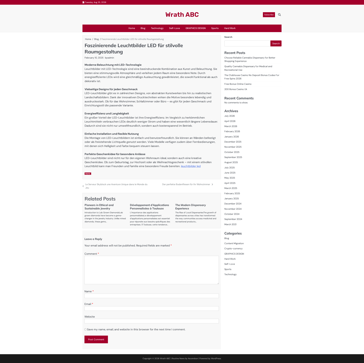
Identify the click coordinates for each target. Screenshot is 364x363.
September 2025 (233, 157)
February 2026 (232, 131)
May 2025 (229, 177)
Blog (143, 28)
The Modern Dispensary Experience (190, 206)
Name (89, 291)
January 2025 (231, 198)
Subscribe (269, 14)
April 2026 (229, 121)
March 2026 (230, 126)
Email (88, 304)
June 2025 (229, 172)
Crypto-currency (233, 248)
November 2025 (233, 146)
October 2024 (231, 214)
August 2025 (231, 162)
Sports (215, 28)
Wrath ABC (182, 14)
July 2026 (229, 115)
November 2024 (233, 208)
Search (228, 36)
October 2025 (231, 151)
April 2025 (229, 182)
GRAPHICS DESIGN (196, 28)
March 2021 (230, 224)
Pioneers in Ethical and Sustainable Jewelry (99, 206)
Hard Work (230, 28)
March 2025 (230, 188)
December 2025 (232, 141)
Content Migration (234, 243)
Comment (91, 254)
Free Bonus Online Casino (238, 83)
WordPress (216, 358)
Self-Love (174, 28)
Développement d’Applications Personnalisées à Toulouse (149, 206)
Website (89, 316)
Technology (157, 28)
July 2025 (229, 167)
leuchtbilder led (191, 166)
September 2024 (233, 219)
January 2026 (231, 136)
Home (132, 28)
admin (110, 57)
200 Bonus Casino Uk (235, 89)
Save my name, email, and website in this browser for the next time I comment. (136, 329)
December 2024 (232, 203)
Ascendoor (193, 358)
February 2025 (232, 193)
